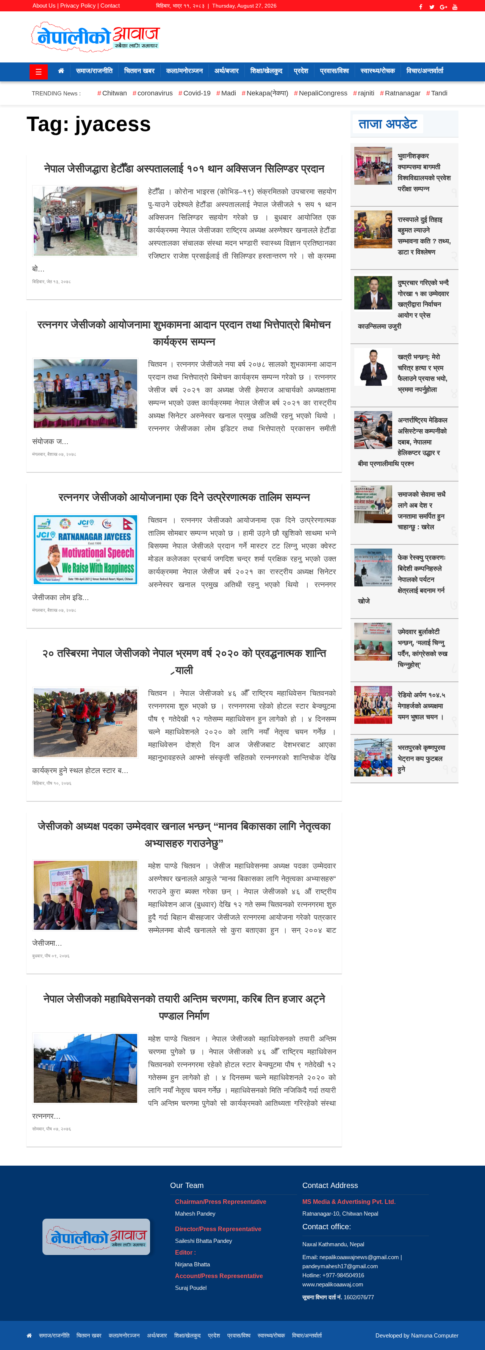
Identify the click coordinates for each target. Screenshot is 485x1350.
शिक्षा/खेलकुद (266, 71)
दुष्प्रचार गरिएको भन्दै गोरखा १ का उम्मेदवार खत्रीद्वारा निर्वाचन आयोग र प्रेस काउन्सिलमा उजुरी (403, 304)
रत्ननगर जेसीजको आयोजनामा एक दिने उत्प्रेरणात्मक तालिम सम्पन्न (184, 497)
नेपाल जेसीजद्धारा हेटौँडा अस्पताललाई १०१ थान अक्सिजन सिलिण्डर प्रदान (184, 169)
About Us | (46, 5)
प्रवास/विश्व (334, 71)
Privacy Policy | (79, 5)
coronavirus (155, 93)
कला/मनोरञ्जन (184, 71)
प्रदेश (301, 71)
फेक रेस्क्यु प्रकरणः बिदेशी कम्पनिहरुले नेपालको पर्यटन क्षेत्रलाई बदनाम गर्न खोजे (402, 579)
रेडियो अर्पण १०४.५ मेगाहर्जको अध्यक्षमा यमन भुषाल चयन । (421, 706)
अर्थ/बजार (226, 71)
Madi (228, 93)
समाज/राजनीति (94, 71)
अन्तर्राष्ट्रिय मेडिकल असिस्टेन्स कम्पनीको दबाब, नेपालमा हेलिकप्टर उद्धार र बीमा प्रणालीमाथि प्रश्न (402, 442)
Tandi (439, 93)
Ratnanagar (403, 93)
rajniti (366, 93)
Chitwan (114, 93)
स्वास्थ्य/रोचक (378, 71)
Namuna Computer (434, 1335)
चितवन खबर (139, 71)
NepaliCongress (323, 93)
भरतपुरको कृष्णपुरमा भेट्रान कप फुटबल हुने (421, 758)
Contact (110, 5)
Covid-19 (197, 93)
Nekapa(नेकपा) (267, 93)
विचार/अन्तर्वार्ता (425, 71)
